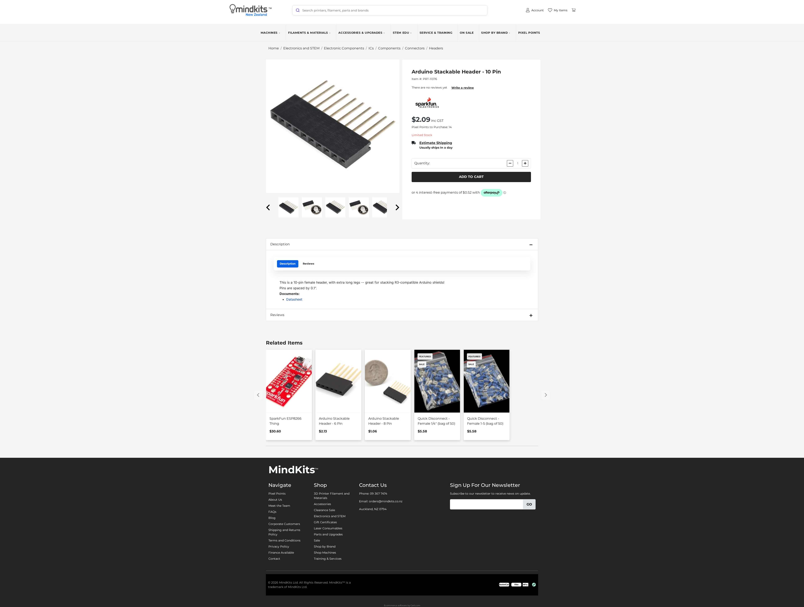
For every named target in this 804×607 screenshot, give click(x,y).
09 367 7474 (378, 493)
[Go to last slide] (268, 207)
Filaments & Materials (309, 32)
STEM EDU (402, 32)
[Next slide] (397, 207)
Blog (272, 518)
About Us (275, 500)
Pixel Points (529, 32)
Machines (271, 32)
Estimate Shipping (435, 143)
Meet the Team (279, 506)
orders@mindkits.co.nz (385, 501)
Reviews (308, 263)
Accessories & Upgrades (361, 32)
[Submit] (297, 10)
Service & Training (436, 32)
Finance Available (281, 552)
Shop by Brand (496, 32)
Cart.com (415, 605)
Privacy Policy (278, 546)
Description (280, 244)
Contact (274, 559)
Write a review (462, 88)
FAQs (272, 512)
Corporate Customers (284, 524)
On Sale (467, 32)
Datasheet (294, 299)
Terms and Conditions (284, 540)
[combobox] (389, 10)
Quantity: (422, 163)
